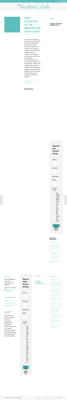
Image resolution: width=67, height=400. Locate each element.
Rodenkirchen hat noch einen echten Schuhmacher (57, 316)
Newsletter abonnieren (56, 226)
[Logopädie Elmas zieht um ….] (1, 200)
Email (54, 180)
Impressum (7, 300)
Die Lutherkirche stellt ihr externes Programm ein (55, 257)
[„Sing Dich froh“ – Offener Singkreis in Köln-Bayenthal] (65, 200)
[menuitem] (38, 397)
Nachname (55, 176)
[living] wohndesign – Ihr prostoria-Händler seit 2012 (55, 253)
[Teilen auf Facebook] (26, 94)
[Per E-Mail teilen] (39, 94)
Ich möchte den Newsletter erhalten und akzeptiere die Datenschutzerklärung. (58, 207)
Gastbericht (27, 83)
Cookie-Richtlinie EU (9, 305)
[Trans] (12, 24)
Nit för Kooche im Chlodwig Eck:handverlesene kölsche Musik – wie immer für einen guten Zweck (55, 247)
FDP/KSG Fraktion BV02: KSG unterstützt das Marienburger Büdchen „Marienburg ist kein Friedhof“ (56, 309)
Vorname (55, 168)
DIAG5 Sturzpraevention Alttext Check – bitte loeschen (56, 303)
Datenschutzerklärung (9, 303)
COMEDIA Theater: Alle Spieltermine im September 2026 (56, 321)
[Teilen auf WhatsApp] (32, 94)
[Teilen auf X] (29, 94)
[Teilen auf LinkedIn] (35, 94)
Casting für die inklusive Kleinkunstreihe (55, 326)
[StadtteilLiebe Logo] (33, 8)
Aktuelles (27, 34)
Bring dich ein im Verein (54, 242)
